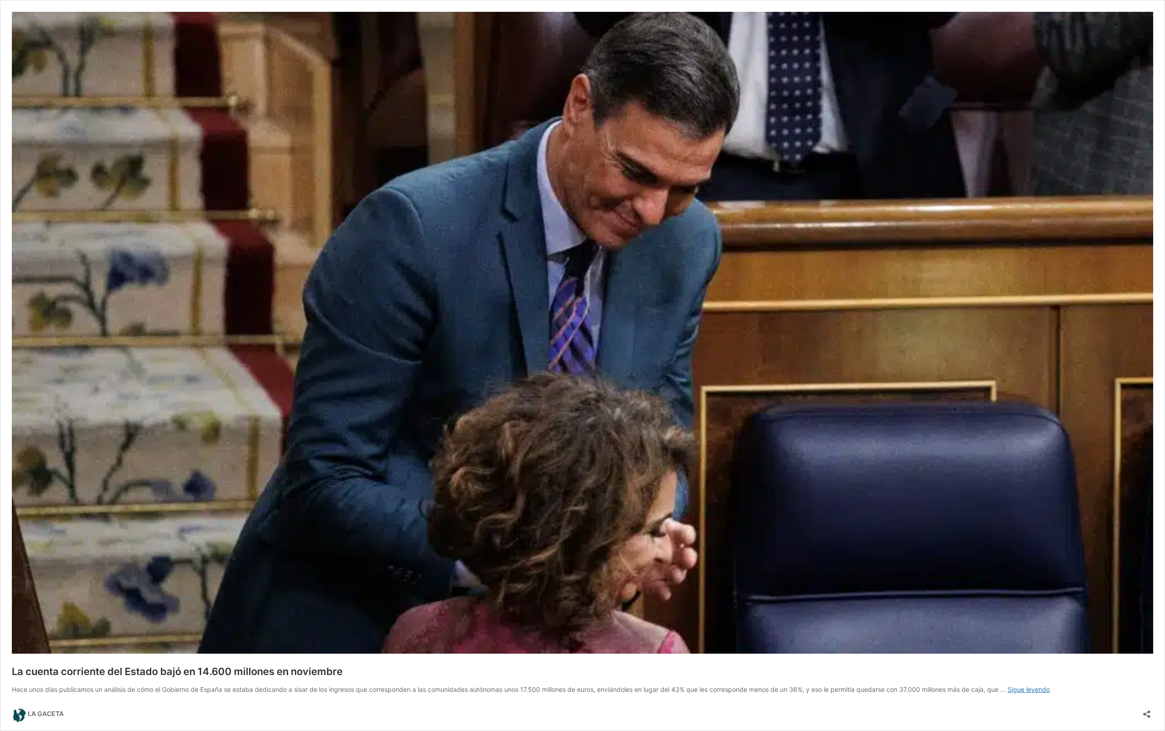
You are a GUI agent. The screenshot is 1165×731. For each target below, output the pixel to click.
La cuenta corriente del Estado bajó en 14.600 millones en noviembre (177, 671)
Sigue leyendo (1029, 689)
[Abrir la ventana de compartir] (1146, 711)
